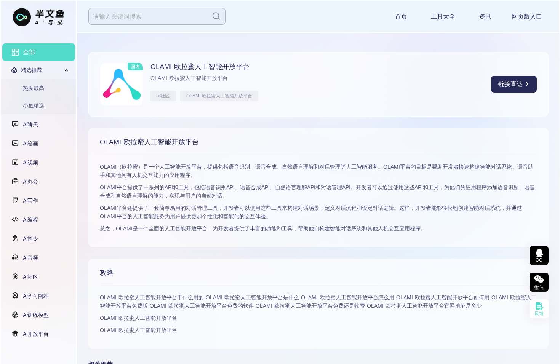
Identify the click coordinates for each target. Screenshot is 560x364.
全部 (29, 52)
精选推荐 (31, 70)
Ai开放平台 (36, 333)
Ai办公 (30, 181)
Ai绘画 (30, 143)
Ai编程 (30, 219)
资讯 (485, 16)
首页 (401, 16)
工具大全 (443, 16)
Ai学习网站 (36, 295)
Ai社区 (30, 276)
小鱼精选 (33, 105)
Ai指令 (30, 238)
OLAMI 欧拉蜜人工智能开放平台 (219, 96)
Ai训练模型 (36, 314)
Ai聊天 (30, 124)
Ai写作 (30, 200)
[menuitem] (38, 52)
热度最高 (33, 88)
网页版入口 (527, 16)
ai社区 (163, 96)
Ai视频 (30, 162)
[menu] (39, 193)
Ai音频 (30, 257)
